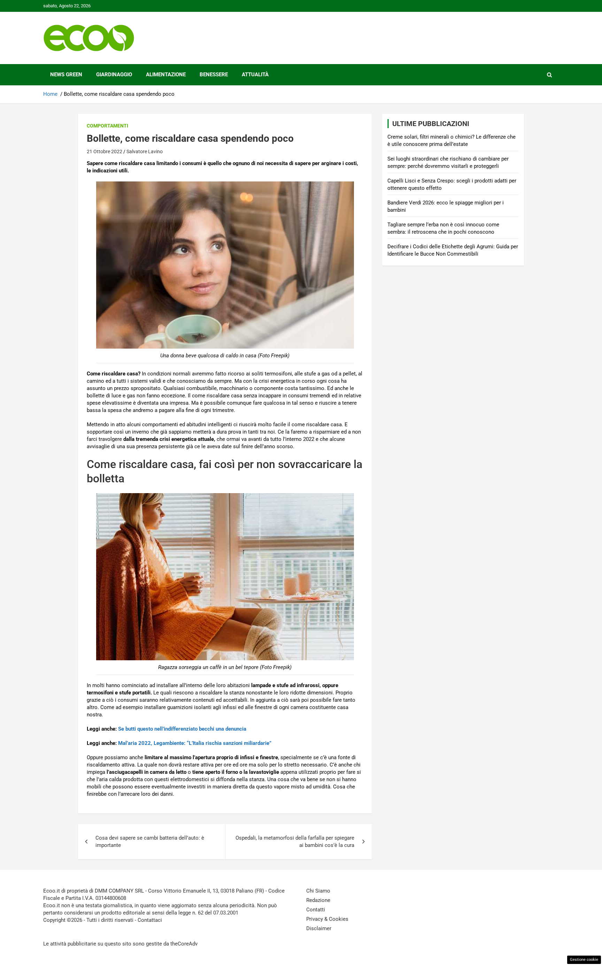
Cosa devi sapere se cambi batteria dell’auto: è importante (149, 841)
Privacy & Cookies (327, 919)
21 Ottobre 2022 (104, 151)
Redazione (318, 900)
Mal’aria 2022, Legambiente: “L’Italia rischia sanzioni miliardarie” (194, 743)
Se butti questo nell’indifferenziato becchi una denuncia (182, 729)
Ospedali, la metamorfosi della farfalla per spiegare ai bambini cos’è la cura (295, 841)
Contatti (315, 909)
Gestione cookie (584, 959)
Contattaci (150, 920)
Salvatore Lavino (144, 151)
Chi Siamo (318, 891)
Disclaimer (318, 928)
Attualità (255, 74)
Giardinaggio (114, 74)
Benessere (214, 74)
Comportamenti (107, 126)
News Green (66, 74)
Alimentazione (166, 74)
